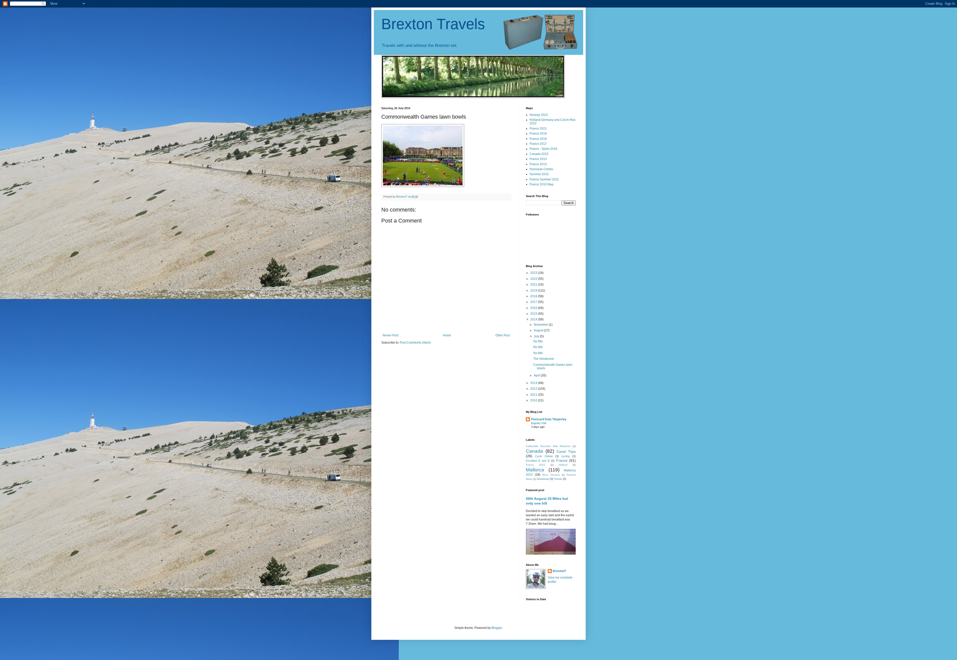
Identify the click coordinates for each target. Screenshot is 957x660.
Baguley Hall (538, 423)
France (561, 460)
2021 (534, 284)
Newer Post (390, 335)
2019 (534, 290)
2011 (534, 394)
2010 (534, 400)
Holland (563, 464)
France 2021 (538, 128)
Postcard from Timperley (548, 419)
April (537, 375)
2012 (534, 388)
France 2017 (538, 144)
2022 (534, 279)
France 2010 (535, 464)
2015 (534, 313)
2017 (534, 302)
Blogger (496, 628)
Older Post (502, 335)
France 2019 (538, 133)
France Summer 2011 (544, 179)
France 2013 (538, 164)
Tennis (558, 478)
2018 (534, 296)
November (541, 324)
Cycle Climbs (544, 456)
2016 (534, 308)
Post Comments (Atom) (415, 342)
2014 (534, 319)
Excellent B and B (538, 460)
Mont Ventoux (550, 474)
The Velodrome (543, 359)
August (539, 330)
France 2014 (538, 159)
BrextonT (559, 571)
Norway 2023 (539, 115)
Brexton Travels (433, 24)
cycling (565, 456)
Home (447, 335)
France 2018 (538, 139)
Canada (534, 451)
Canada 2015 (539, 154)
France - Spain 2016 (543, 148)
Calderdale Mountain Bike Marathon (548, 446)
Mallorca (535, 469)
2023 (534, 273)
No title (538, 341)
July (537, 336)
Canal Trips (566, 451)
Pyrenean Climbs (541, 169)
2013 (534, 383)
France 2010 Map (542, 184)
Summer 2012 (539, 174)
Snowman (543, 478)
